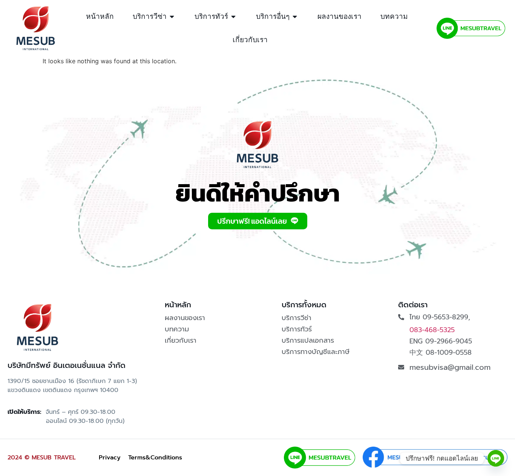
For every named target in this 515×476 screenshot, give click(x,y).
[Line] (495, 458)
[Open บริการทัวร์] (233, 16)
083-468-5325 (432, 330)
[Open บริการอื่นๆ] (295, 16)
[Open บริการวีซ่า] (172, 16)
